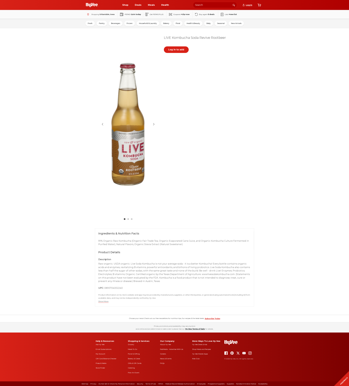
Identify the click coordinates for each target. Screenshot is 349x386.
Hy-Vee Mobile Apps (200, 354)
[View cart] (259, 5)
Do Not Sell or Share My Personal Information (117, 384)
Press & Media (101, 363)
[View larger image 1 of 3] (128, 124)
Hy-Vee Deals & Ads (199, 344)
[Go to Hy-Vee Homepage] (92, 5)
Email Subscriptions (103, 349)
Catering (131, 368)
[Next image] (153, 124)
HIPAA (160, 384)
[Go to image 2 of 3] (128, 219)
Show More (103, 301)
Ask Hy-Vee (100, 344)
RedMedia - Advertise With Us (171, 349)
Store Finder (100, 368)
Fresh (90, 23)
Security (140, 384)
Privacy (93, 384)
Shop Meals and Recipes (201, 349)
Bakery (166, 23)
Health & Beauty (193, 23)
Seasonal (221, 23)
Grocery (131, 344)
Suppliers (230, 384)
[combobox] (215, 5)
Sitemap (85, 384)
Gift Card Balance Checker (106, 359)
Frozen (130, 23)
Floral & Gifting (134, 354)
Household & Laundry (148, 23)
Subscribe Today (212, 319)
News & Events (166, 359)
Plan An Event (133, 373)
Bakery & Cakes (134, 359)
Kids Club (196, 359)
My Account (100, 354)
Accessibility (263, 384)
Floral (178, 23)
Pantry (102, 23)
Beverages (115, 23)
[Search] (234, 5)
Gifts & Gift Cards (134, 363)
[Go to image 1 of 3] (124, 219)
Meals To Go (132, 349)
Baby (209, 23)
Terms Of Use (150, 384)
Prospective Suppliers (216, 384)
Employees (201, 384)
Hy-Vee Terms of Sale (195, 329)
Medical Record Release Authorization (180, 384)
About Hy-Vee (165, 344)
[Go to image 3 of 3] (131, 219)
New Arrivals (236, 23)
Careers (163, 354)
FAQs (162, 363)
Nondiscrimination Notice (246, 384)
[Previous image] (102, 124)
